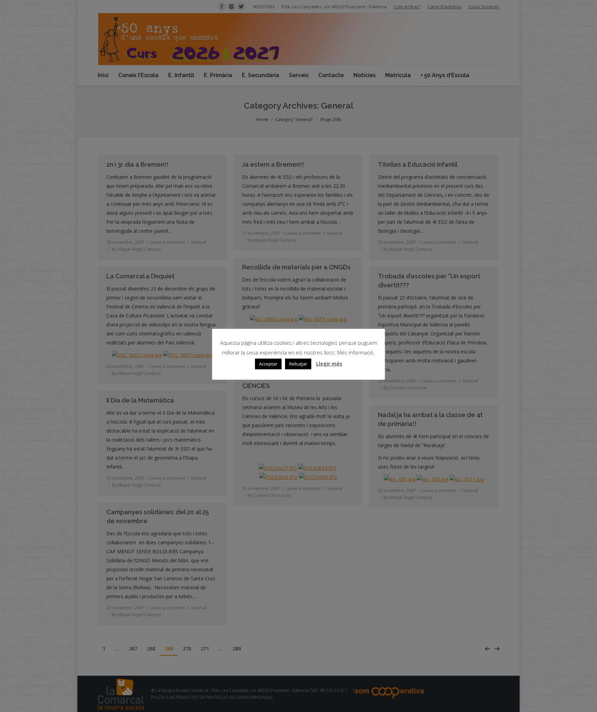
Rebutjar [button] (298, 364)
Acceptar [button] (268, 364)
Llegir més (329, 363)
